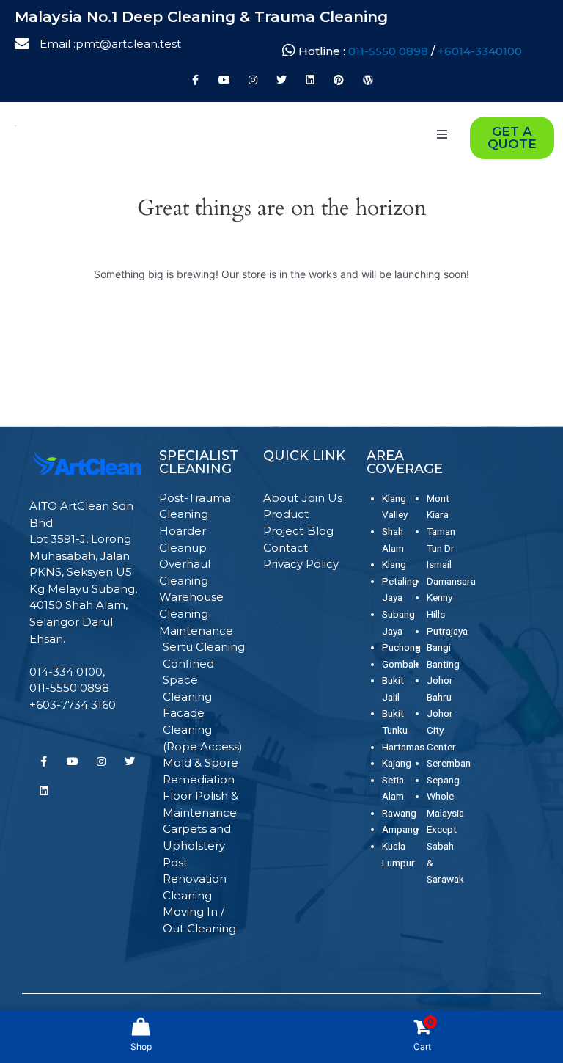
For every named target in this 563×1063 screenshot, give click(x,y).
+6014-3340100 (480, 51)
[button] (442, 134)
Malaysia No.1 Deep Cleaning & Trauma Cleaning (201, 17)
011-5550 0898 (389, 51)
